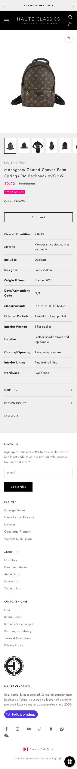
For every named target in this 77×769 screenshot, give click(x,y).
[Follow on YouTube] (29, 729)
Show (69, 761)
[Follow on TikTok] (40, 729)
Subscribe (18, 487)
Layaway (9, 524)
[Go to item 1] (10, 146)
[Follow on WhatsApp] (62, 729)
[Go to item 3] (38, 146)
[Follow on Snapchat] (51, 729)
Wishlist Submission (18, 539)
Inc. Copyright (53, 758)
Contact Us (11, 581)
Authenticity (12, 574)
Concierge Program (17, 531)
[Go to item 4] (51, 146)
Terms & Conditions (17, 638)
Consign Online (14, 510)
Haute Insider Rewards (19, 517)
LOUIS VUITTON (15, 163)
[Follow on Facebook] (6, 729)
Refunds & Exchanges (18, 624)
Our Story (10, 560)
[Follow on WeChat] (6, 736)
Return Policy (13, 617)
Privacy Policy (13, 645)
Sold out (38, 217)
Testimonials (12, 588)
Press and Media (15, 567)
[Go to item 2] (24, 146)
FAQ (7, 610)
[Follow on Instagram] (17, 729)
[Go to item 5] (65, 146)
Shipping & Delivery (17, 631)
